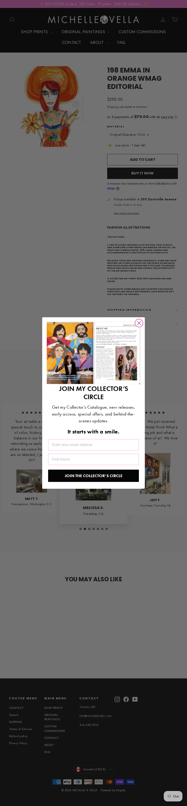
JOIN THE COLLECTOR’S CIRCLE (93, 475)
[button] (93, 353)
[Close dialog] (139, 323)
